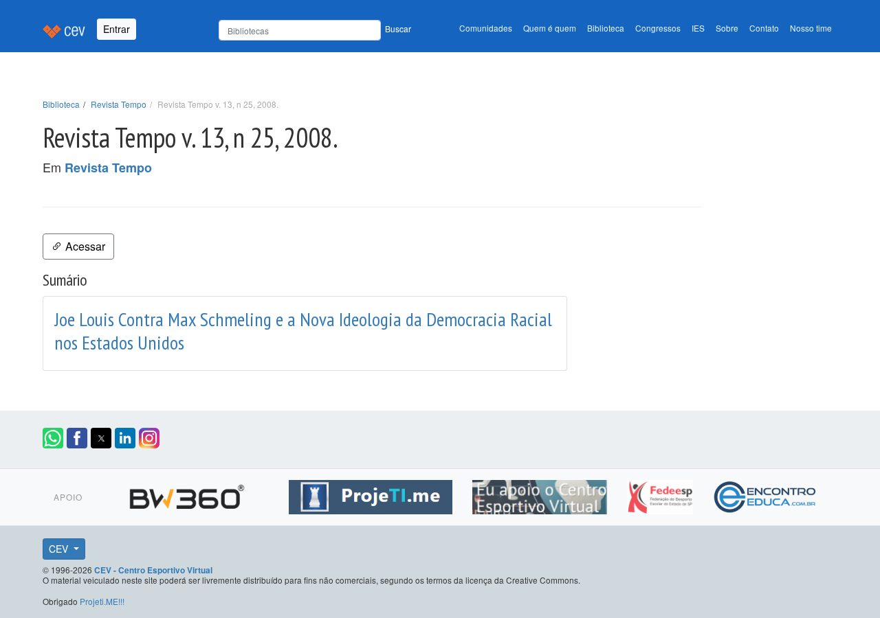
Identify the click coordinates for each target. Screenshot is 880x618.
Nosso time (811, 28)
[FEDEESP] (662, 494)
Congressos (658, 28)
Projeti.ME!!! (102, 601)
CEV (60, 549)
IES (698, 28)
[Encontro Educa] (765, 494)
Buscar (398, 28)
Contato (764, 28)
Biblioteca (605, 28)
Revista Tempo (118, 104)
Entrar (116, 29)
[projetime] (372, 494)
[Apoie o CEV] (541, 494)
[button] (53, 438)
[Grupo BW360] (188, 494)
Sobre (727, 28)
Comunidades (485, 28)
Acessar (84, 246)
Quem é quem (549, 28)
